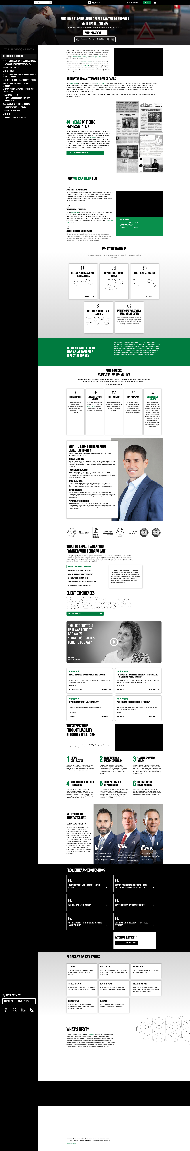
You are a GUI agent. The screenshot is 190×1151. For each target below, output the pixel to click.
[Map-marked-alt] (160, 1140)
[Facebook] (137, 1140)
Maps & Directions (156, 1116)
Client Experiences (10, 95)
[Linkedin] (146, 1140)
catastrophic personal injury (80, 57)
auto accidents (86, 62)
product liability (85, 66)
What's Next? (8, 114)
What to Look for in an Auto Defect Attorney (17, 85)
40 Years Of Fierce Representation (17, 64)
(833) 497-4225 (133, 2)
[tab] (87, 566)
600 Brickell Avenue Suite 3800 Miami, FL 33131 (155, 1111)
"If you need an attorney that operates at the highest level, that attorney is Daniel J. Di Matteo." (137, 676)
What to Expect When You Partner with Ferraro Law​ (19, 90)
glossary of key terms (12, 111)
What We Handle (9, 71)
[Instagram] (155, 1140)
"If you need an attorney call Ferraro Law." (84, 702)
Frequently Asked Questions (14, 107)
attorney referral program (14, 118)
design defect (101, 83)
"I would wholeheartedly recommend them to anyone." (87, 675)
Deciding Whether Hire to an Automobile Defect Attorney (19, 75)
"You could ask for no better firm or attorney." (133, 702)
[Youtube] (151, 1140)
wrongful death (96, 57)
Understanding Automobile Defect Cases (19, 61)
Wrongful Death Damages (152, 398)
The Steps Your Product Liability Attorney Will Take (16, 99)
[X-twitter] (142, 1140)
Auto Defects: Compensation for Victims (19, 80)
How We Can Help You (11, 68)
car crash (92, 137)
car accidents (74, 83)
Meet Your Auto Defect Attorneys (16, 104)
